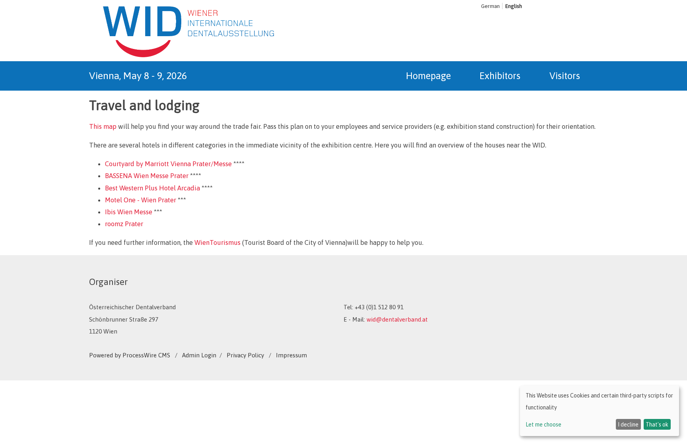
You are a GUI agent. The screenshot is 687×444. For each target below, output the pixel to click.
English (513, 6)
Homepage (428, 75)
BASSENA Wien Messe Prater (146, 176)
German (490, 6)
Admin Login (199, 355)
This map (102, 126)
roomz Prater (124, 224)
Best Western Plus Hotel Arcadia (152, 188)
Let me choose (543, 424)
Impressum (291, 355)
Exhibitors (499, 75)
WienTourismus (217, 242)
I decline (628, 424)
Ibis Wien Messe (128, 212)
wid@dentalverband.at (397, 319)
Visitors (564, 75)
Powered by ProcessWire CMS (129, 355)
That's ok (657, 424)
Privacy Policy (245, 355)
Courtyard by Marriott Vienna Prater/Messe (168, 164)
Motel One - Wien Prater (140, 200)
